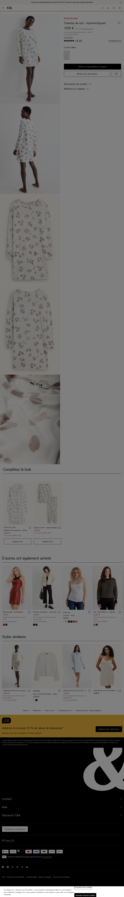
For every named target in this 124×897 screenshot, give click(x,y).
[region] (62, 891)
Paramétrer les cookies (83, 887)
